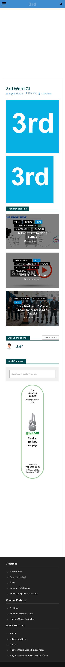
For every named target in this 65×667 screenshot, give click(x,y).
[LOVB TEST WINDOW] (32, 269)
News (38, 222)
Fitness (17, 222)
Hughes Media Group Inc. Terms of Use (29, 655)
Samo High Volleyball (26, 225)
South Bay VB (22, 267)
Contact (14, 644)
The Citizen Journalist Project (23, 593)
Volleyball (39, 229)
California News (21, 299)
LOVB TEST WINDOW (32, 275)
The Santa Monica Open (21, 613)
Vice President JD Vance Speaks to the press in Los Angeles (33, 310)
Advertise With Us (18, 639)
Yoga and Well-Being (20, 588)
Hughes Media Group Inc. (22, 618)
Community (16, 571)
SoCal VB (44, 264)
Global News (39, 299)
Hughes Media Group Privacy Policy (27, 649)
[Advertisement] (32, 43)
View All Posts (50, 337)
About (13, 633)
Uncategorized (23, 229)
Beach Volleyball (22, 260)
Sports (35, 267)
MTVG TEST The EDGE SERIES (32, 235)
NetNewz (28, 222)
